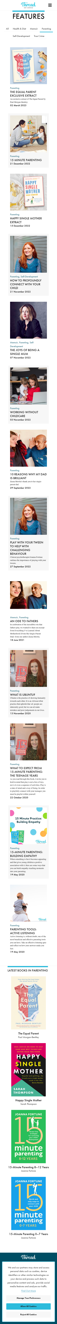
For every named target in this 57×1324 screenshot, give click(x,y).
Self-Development (21, 36)
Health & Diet (19, 28)
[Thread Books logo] (28, 1257)
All (7, 28)
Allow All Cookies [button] (28, 1306)
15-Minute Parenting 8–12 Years (28, 1167)
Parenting (46, 28)
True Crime (39, 36)
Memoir (34, 28)
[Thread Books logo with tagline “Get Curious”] (28, 5)
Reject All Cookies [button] (28, 1314)
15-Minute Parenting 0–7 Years (28, 1234)
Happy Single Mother (28, 1100)
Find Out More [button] (28, 1290)
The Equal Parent (28, 1033)
